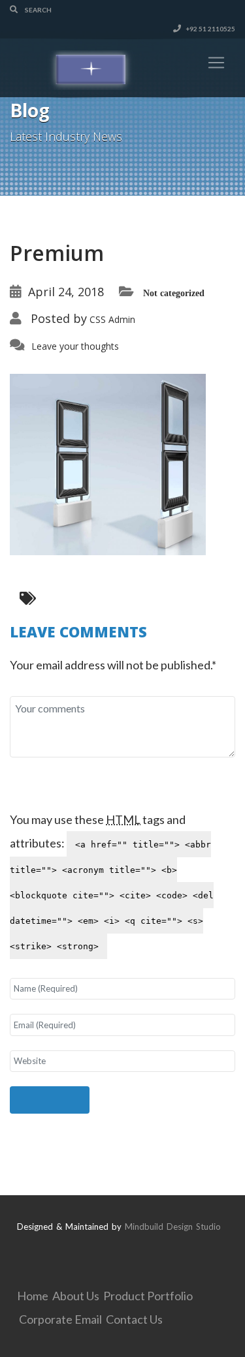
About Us (75, 1295)
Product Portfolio (148, 1295)
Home (32, 1295)
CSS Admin (112, 319)
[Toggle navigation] (216, 63)
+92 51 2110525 (209, 29)
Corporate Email (60, 1319)
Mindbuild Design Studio (173, 1226)
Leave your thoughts (75, 346)
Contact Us (134, 1319)
